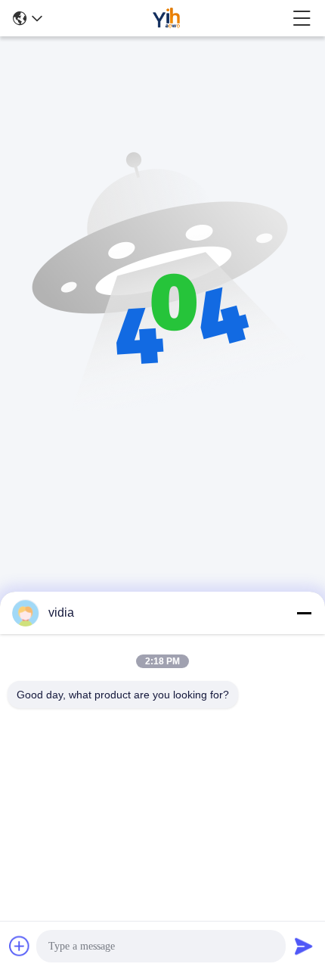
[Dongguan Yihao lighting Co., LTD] (167, 18)
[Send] (304, 945)
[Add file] (19, 945)
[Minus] (304, 613)
